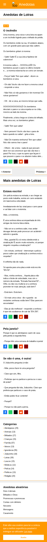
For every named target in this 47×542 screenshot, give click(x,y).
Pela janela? (10, 328)
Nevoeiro (7, 506)
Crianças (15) (10, 439)
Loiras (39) (9, 457)
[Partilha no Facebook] (5, 162)
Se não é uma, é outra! (17, 358)
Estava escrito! (12, 191)
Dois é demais (9, 491)
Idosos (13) (9, 446)
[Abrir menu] (4, 4)
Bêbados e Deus (10, 495)
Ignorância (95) (10, 450)
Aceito (23, 537)
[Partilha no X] (16, 162)
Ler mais (28, 531)
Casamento (8, 513)
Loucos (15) (9, 461)
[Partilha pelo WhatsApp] (10, 162)
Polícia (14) (9, 468)
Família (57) (9, 443)
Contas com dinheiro (12, 502)
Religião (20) (9, 476)
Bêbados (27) (10, 435)
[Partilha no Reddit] (21, 162)
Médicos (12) (10, 465)
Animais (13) (9, 432)
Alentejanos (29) (11, 428)
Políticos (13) (10, 472)
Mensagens (8, 509)
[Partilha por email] (26, 162)
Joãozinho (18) (10, 454)
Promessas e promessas (14, 498)
